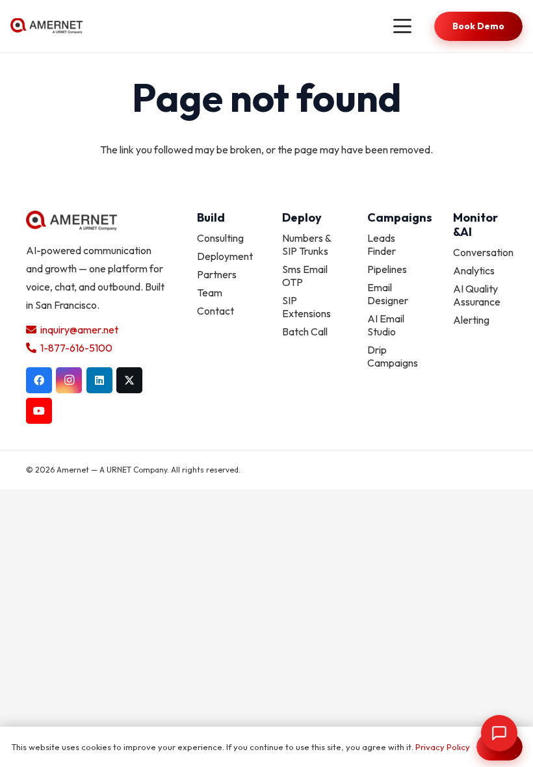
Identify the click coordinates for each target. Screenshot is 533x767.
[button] (402, 26)
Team (209, 292)
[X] (129, 380)
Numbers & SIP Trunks (306, 244)
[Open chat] (499, 733)
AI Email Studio (385, 325)
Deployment (225, 256)
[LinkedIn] (99, 380)
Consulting (220, 237)
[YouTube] (39, 411)
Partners (217, 274)
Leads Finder (381, 244)
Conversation (483, 252)
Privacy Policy (442, 747)
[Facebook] (39, 380)
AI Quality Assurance (476, 295)
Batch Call (305, 331)
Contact (215, 310)
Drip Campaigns (392, 356)
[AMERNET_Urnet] (46, 26)
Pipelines (387, 269)
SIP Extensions (306, 307)
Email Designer (387, 294)
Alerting (471, 319)
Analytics (474, 270)
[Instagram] (69, 380)
